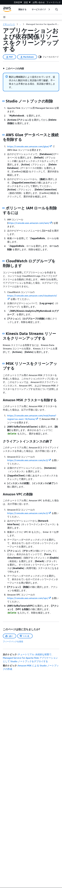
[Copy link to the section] (3, 101)
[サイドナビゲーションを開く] (4, 17)
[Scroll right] (49, 9)
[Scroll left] (16, 9)
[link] (42, 24)
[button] (13, 68)
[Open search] (56, 9)
